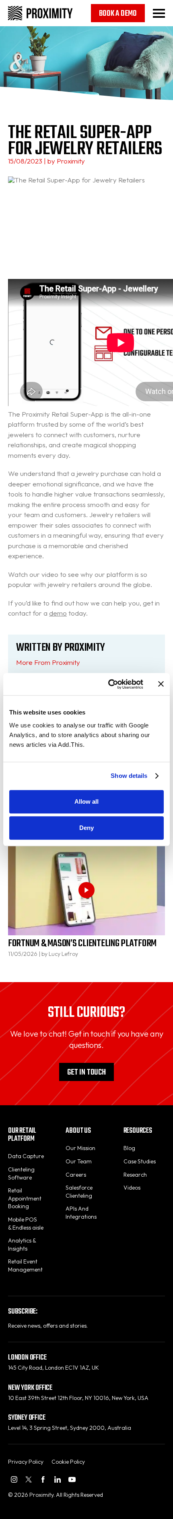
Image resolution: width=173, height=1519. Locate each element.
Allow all (86, 801)
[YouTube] (72, 1479)
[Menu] (159, 13)
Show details (129, 775)
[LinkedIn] (57, 1479)
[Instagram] (14, 1479)
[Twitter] (29, 1479)
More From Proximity (48, 662)
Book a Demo (118, 13)
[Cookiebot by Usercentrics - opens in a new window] (108, 684)
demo (58, 613)
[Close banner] (161, 684)
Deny (86, 827)
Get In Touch (86, 1072)
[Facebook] (43, 1479)
